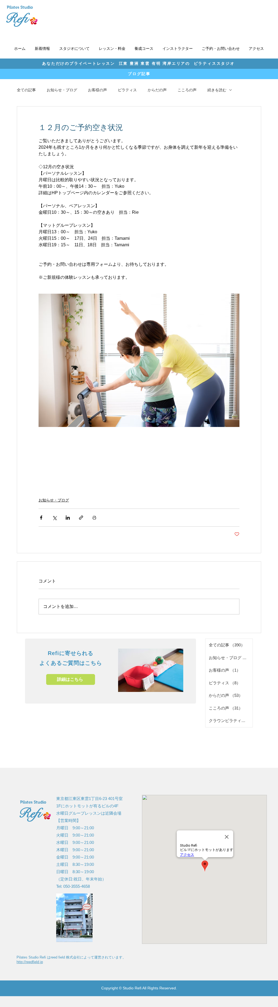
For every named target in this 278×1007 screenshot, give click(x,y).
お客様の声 (97, 90)
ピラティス (127, 90)
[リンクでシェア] (81, 517)
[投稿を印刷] (94, 517)
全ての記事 (26, 90)
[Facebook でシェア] (41, 517)
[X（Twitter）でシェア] (54, 517)
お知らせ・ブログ (62, 90)
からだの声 (157, 90)
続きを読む (216, 90)
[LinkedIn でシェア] (67, 517)
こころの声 (187, 90)
